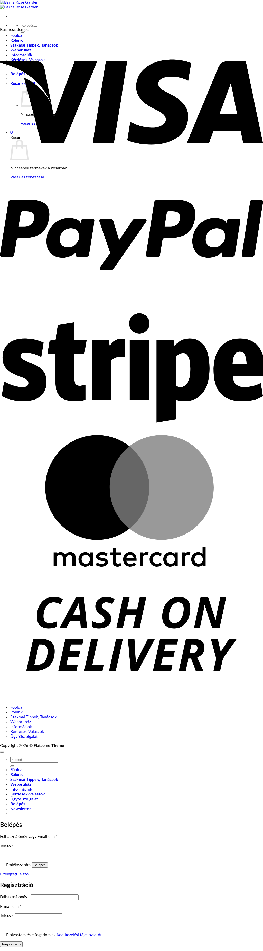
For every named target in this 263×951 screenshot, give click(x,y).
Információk (21, 727)
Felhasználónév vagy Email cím (29, 837)
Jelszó (7, 846)
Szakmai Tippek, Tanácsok (33, 717)
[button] (20, 809)
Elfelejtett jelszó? (15, 874)
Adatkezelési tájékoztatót (79, 935)
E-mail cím (11, 906)
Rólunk (16, 712)
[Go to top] (2, 752)
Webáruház (20, 722)
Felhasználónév (15, 897)
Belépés (40, 865)
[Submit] (12, 766)
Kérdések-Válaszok (27, 732)
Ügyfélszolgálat (24, 737)
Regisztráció (11, 944)
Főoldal (16, 35)
